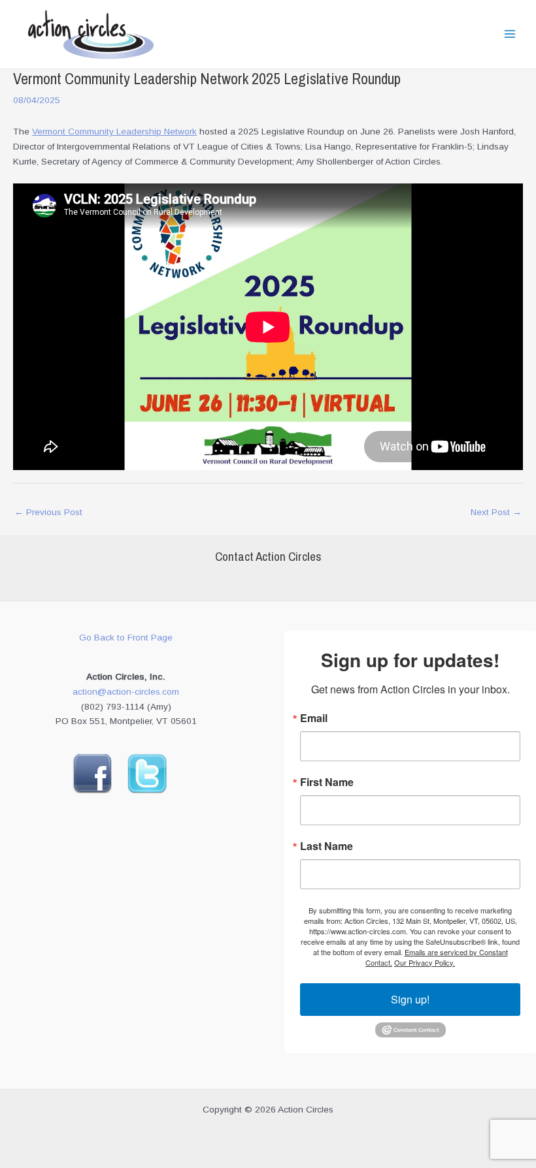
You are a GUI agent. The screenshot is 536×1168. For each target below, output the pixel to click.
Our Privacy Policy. (424, 962)
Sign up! (410, 999)
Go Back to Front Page (126, 637)
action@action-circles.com (126, 692)
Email (313, 718)
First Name (327, 782)
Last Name (326, 846)
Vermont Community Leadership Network (114, 131)
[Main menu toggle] (510, 34)
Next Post (496, 512)
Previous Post (48, 512)
